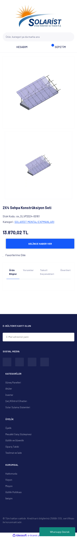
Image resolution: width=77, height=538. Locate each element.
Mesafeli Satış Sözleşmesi (18, 434)
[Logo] (38, 16)
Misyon (9, 486)
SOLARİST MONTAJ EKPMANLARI (34, 221)
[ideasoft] (20, 535)
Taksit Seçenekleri (47, 272)
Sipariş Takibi (12, 446)
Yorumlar (28, 270)
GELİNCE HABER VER (40, 243)
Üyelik (8, 428)
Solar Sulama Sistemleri (17, 407)
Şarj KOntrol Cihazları (16, 401)
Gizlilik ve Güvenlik (14, 440)
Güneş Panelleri (13, 382)
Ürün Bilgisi (13, 272)
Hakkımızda (11, 473)
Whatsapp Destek (59, 531)
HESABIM (21, 47)
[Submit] (70, 337)
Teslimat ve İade (13, 452)
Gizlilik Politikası (13, 492)
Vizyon (8, 479)
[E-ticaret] (38, 535)
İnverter (9, 394)
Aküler (8, 388)
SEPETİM (60, 47)
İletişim (9, 498)
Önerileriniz (67, 270)
